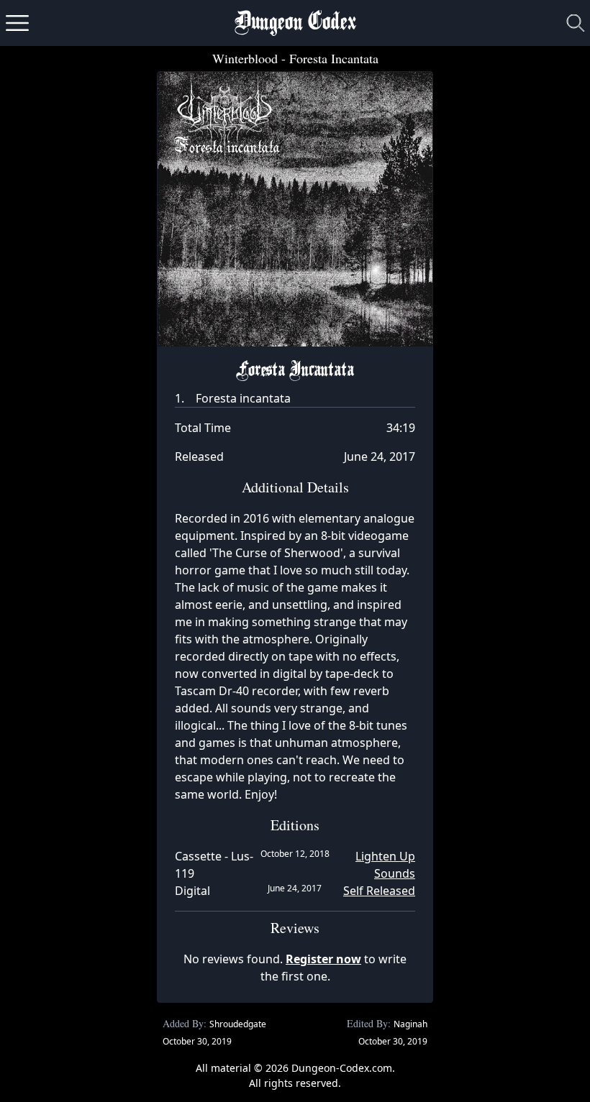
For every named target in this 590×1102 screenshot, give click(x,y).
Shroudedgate (237, 1024)
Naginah (410, 1024)
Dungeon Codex (295, 23)
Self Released (379, 891)
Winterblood (245, 58)
